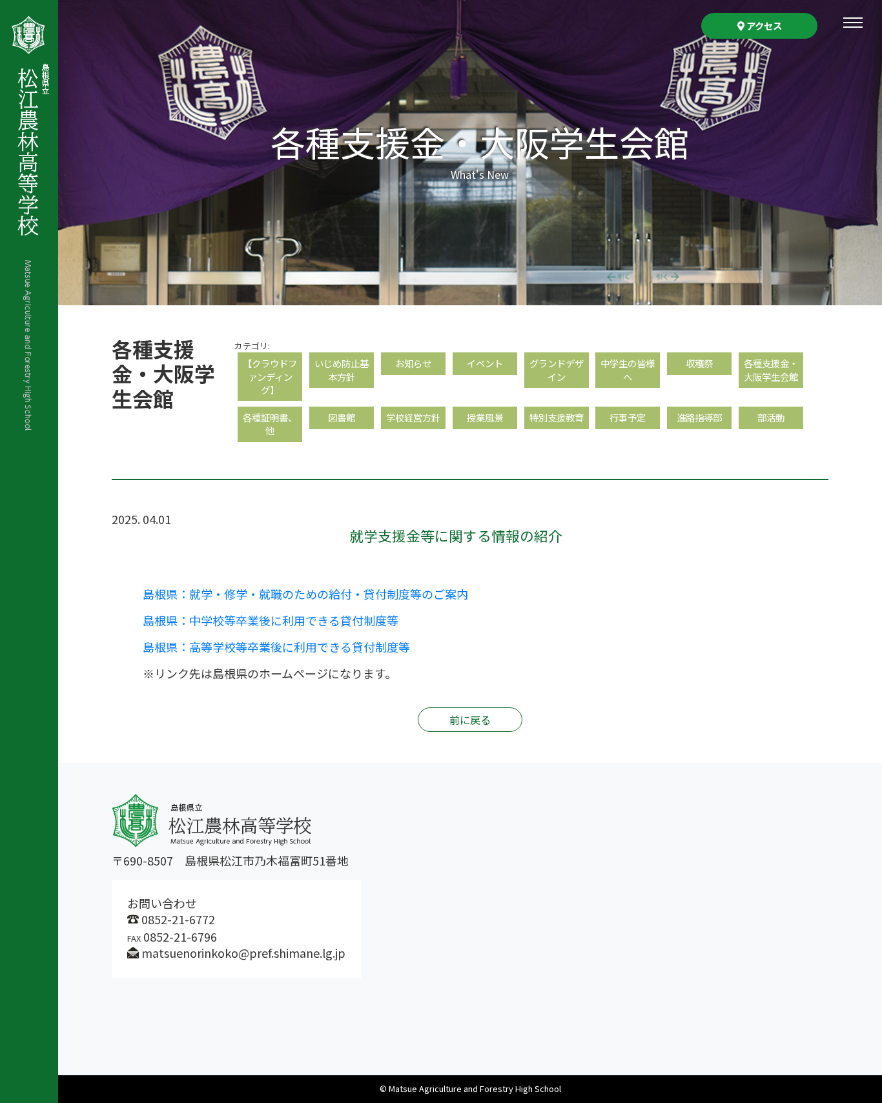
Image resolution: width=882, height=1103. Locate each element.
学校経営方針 (413, 417)
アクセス (763, 25)
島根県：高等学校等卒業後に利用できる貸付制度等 (276, 646)
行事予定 (628, 417)
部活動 (771, 417)
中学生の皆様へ (627, 369)
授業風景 (485, 417)
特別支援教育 (556, 417)
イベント (485, 363)
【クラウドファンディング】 (270, 376)
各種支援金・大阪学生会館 (771, 369)
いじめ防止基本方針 (341, 369)
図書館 (341, 417)
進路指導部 (699, 417)
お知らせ (413, 363)
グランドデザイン (556, 369)
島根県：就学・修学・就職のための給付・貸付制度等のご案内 (305, 593)
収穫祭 (699, 363)
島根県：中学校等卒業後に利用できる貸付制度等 (270, 620)
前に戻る (470, 719)
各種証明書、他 (270, 423)
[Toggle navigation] (853, 22)
